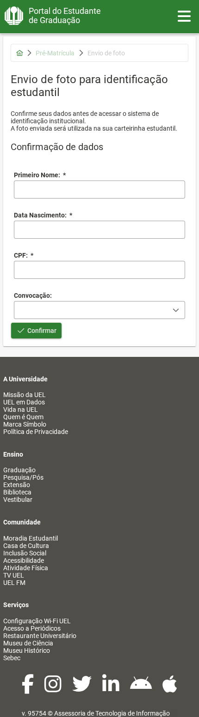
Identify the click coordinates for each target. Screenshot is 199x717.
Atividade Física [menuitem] (25, 568)
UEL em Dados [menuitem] (24, 402)
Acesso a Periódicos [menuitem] (32, 628)
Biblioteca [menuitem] (17, 492)
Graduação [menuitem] (19, 470)
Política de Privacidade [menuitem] (35, 431)
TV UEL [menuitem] (13, 575)
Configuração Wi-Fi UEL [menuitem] (37, 621)
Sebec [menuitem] (11, 658)
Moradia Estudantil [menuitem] (30, 538)
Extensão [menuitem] (16, 484)
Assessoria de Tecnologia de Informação (112, 713)
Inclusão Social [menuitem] (24, 553)
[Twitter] (82, 689)
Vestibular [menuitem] (17, 499)
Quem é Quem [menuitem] (23, 417)
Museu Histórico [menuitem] (26, 650)
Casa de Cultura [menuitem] (26, 545)
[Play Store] (141, 689)
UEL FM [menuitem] (14, 582)
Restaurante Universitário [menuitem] (39, 635)
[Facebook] (28, 689)
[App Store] (169, 689)
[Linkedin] (111, 689)
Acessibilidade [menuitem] (23, 560)
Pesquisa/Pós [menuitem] (23, 477)
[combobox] (99, 230)
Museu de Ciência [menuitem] (28, 643)
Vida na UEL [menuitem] (20, 409)
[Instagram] (53, 689)
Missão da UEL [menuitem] (24, 394)
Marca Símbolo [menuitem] (24, 424)
